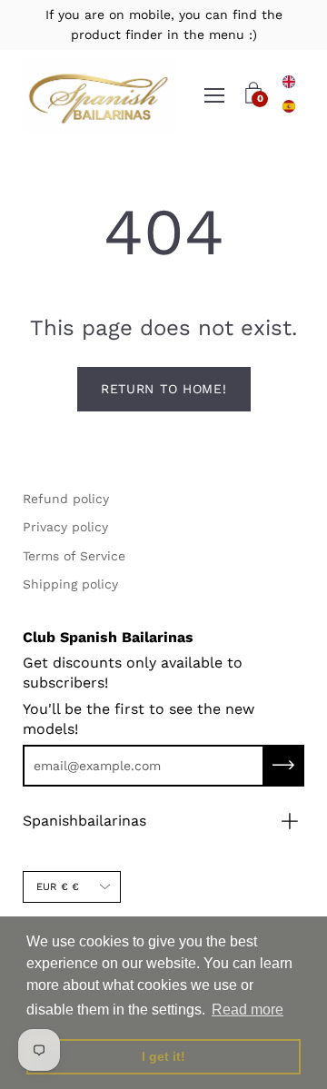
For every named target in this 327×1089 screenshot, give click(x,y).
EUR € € (58, 887)
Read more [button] (247, 1009)
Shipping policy (70, 584)
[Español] (288, 106)
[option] (288, 106)
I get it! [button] (163, 1056)
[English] (288, 82)
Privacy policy (65, 527)
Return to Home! (164, 388)
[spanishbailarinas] (100, 96)
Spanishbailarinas (84, 820)
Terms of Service (74, 556)
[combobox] (288, 82)
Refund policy (66, 498)
